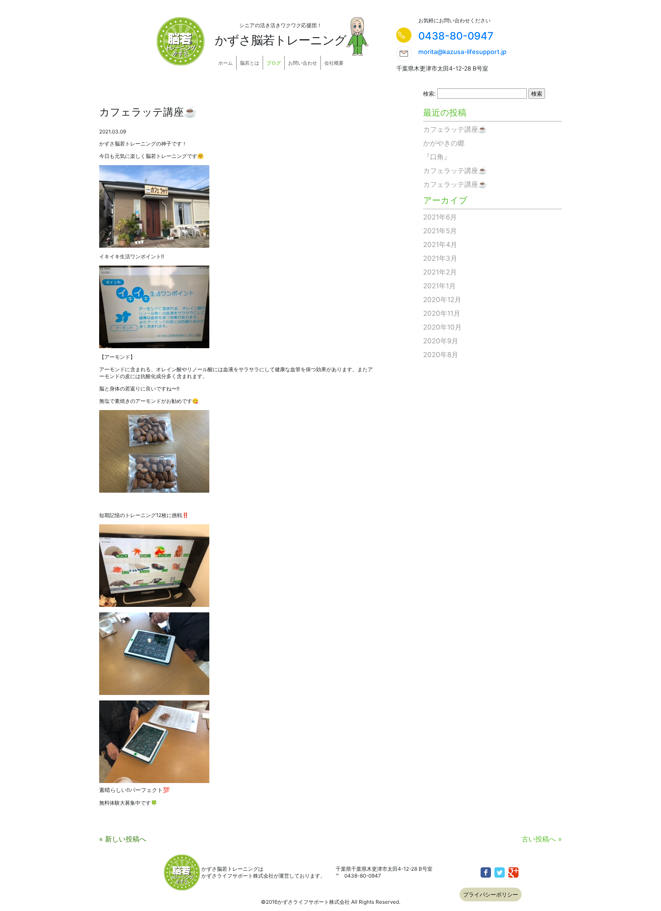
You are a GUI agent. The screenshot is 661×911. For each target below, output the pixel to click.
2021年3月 (440, 258)
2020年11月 (441, 313)
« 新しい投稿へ (122, 839)
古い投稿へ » (542, 839)
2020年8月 (440, 355)
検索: (429, 93)
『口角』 (437, 157)
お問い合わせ (302, 63)
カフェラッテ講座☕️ (455, 129)
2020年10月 (442, 327)
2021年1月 (439, 286)
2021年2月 (440, 272)
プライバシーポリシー (490, 894)
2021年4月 (440, 244)
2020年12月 (442, 300)
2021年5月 (440, 231)
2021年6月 (440, 217)
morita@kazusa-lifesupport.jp (462, 51)
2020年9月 (440, 341)
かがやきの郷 (443, 143)
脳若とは (249, 63)
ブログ (273, 63)
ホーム (225, 63)
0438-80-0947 (455, 36)
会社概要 (334, 63)
